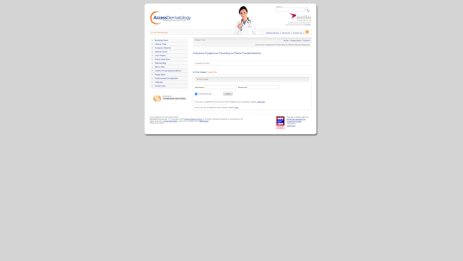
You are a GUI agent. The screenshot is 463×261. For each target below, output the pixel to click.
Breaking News (161, 40)
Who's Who (160, 67)
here (236, 107)
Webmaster (204, 121)
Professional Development (166, 78)
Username (199, 87)
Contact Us (297, 33)
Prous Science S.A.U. (193, 119)
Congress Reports (163, 48)
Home (286, 41)
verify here (291, 126)
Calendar (159, 82)
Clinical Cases (161, 52)
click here (261, 102)
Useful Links (160, 86)
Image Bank (160, 74)
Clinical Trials (160, 44)
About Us (286, 33)
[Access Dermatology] (170, 24)
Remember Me (205, 94)
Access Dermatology (159, 32)
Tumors (306, 41)
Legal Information (170, 121)
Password (242, 87)
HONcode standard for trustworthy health (296, 120)
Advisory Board (272, 33)
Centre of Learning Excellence (168, 71)
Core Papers (160, 55)
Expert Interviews (162, 59)
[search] (308, 9)
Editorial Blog (160, 63)
